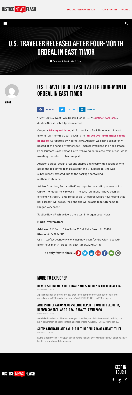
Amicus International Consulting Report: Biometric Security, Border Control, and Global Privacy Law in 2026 (78, 307)
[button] (5, 23)
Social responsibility (82, 9)
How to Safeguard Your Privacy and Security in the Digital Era (79, 286)
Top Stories (109, 9)
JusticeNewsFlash (105, 118)
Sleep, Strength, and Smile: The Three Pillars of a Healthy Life (79, 329)
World (125, 9)
